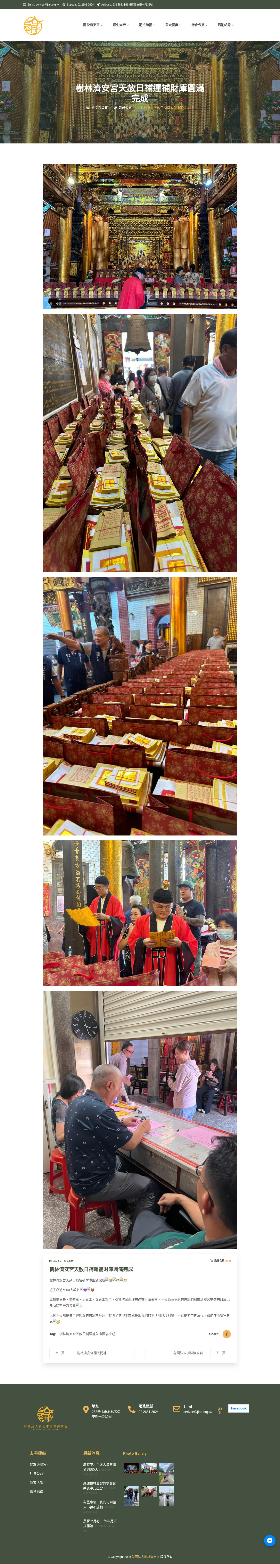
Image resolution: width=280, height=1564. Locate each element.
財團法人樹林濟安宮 (146, 1556)
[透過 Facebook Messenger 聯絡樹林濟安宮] (269, 1540)
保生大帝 (119, 25)
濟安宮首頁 (99, 108)
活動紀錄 (224, 25)
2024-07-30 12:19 (63, 1260)
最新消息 (125, 108)
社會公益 (198, 25)
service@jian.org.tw (43, 4)
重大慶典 (171, 25)
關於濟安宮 (91, 25)
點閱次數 (222, 1260)
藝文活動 (36, 1482)
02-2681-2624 (80, 4)
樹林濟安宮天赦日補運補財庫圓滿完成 (91, 1269)
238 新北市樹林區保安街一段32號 (127, 4)
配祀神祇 (145, 25)
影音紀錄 (36, 1491)
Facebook (239, 1408)
